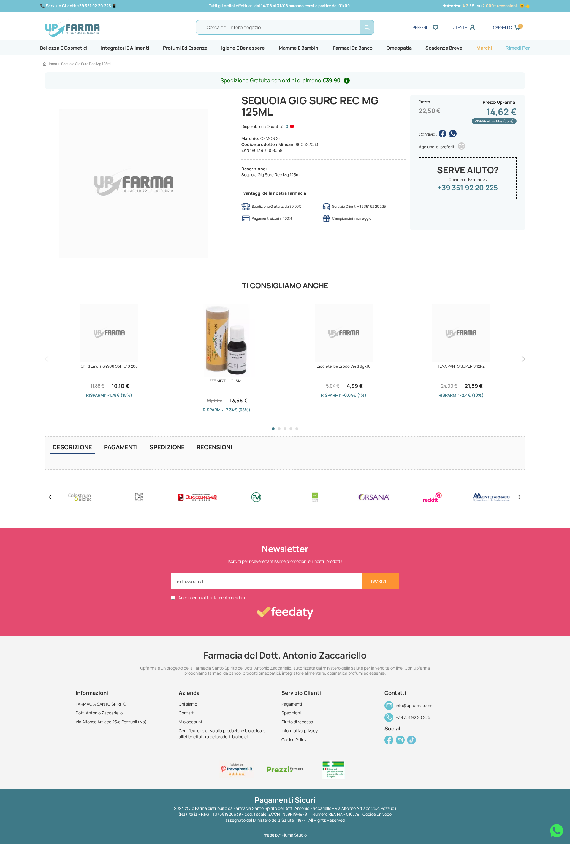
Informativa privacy (299, 730)
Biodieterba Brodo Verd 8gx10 (343, 366)
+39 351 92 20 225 (468, 187)
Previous (47, 359)
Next (523, 359)
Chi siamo (188, 704)
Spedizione (167, 447)
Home (52, 63)
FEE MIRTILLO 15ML (226, 380)
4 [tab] (290, 428)
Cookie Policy (293, 739)
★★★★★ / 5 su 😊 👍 (486, 5)
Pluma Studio (294, 835)
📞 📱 (78, 5)
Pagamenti (121, 447)
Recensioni (214, 447)
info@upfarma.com (414, 705)
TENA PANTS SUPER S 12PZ (461, 366)
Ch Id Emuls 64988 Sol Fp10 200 (109, 366)
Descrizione (72, 447)
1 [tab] (273, 428)
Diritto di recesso (297, 722)
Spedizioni (291, 713)
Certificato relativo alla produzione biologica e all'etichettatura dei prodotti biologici (222, 733)
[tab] (72, 447)
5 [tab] (296, 428)
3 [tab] (285, 428)
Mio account (190, 722)
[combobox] (285, 27)
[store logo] (103, 28)
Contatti (186, 713)
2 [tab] (279, 428)
